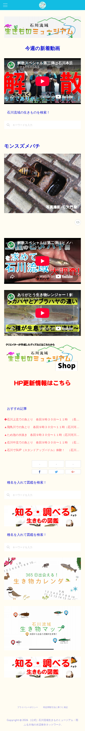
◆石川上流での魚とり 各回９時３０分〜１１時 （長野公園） (42, 419)
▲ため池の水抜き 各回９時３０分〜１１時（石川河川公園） (42, 435)
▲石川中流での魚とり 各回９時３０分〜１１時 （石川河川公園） (42, 442)
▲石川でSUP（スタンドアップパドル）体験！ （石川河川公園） (42, 450)
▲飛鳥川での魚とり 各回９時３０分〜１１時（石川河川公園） (42, 427)
